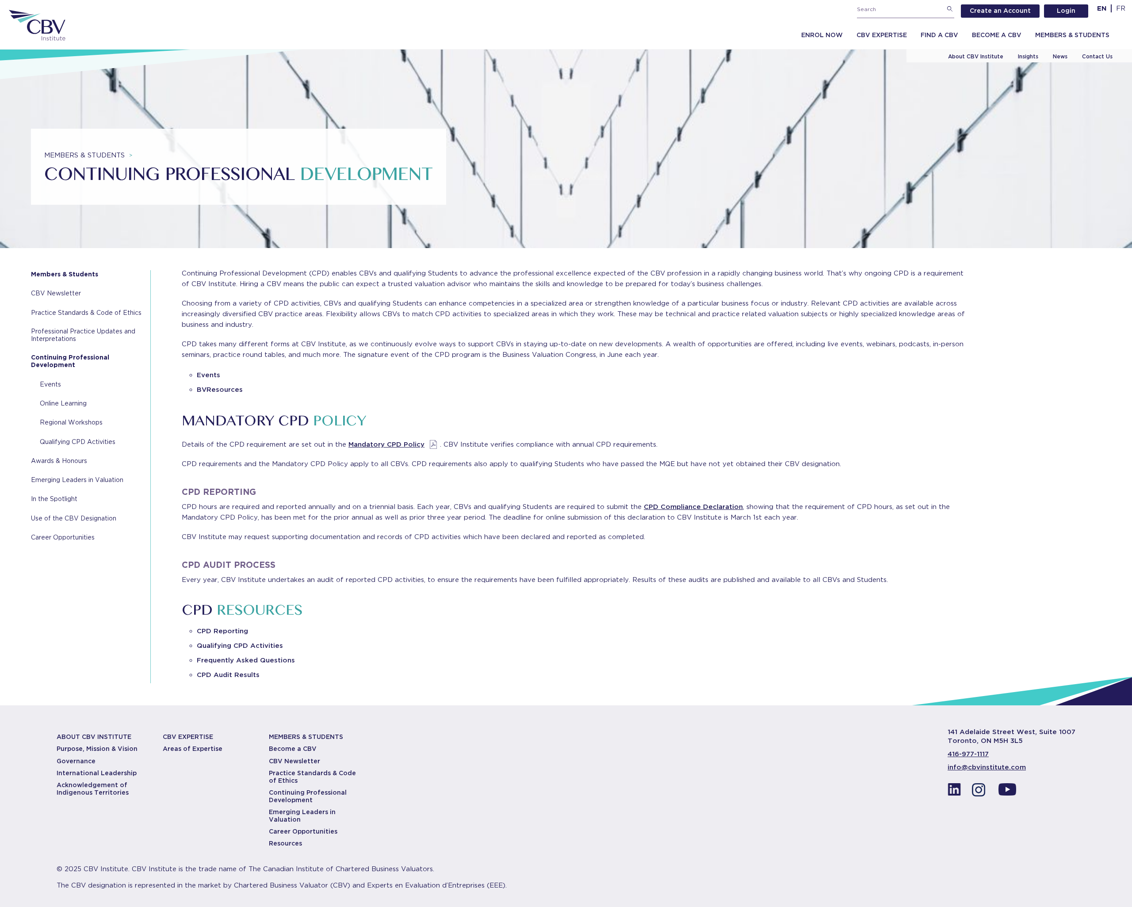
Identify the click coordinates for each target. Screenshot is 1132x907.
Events (50, 384)
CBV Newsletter (56, 293)
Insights (1028, 56)
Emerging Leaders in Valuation (77, 479)
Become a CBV (996, 34)
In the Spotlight (54, 498)
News (1060, 56)
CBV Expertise (882, 34)
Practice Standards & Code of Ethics (86, 312)
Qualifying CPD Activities (77, 441)
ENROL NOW (822, 34)
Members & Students (1072, 34)
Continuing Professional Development (70, 361)
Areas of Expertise (192, 748)
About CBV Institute (975, 56)
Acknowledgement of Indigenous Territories (93, 788)
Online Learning (63, 403)
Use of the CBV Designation (73, 518)
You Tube (1007, 792)
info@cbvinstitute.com (987, 767)
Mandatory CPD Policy (386, 444)
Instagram (981, 792)
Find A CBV (939, 34)
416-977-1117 (968, 754)
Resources (285, 843)
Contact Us (1097, 56)
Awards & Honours (59, 460)
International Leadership (97, 773)
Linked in (954, 792)
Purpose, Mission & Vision (97, 748)
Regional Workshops (71, 422)
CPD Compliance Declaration (693, 507)
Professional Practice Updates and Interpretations (83, 335)
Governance (76, 761)
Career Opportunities (63, 537)
